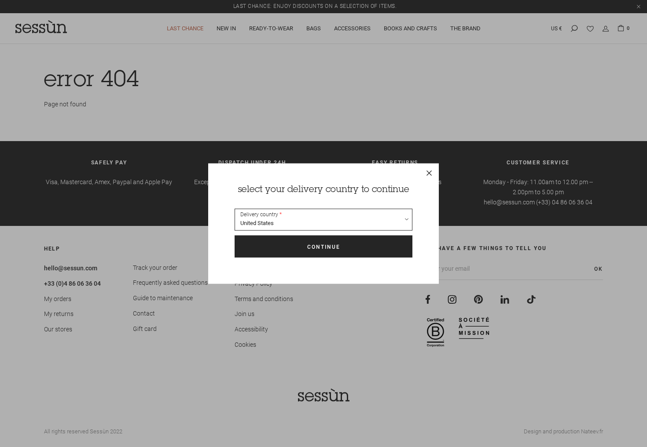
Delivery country (259, 214)
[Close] (429, 172)
